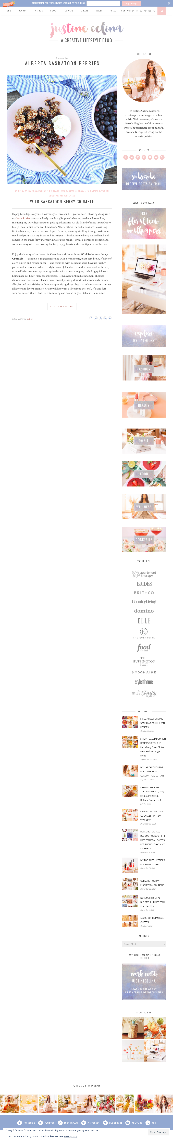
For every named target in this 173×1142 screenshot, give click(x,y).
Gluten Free (75, 191)
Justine (29, 319)
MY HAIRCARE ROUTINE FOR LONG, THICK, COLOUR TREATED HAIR (152, 771)
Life (9, 10)
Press (113, 10)
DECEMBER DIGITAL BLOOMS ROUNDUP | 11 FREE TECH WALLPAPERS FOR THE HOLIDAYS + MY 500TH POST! (152, 840)
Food (53, 10)
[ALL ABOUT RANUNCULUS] (133, 1051)
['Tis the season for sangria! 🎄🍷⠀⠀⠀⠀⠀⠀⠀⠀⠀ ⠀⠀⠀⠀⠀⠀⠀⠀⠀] (144, 1104)
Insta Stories (23, 218)
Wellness (69, 195)
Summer (95, 191)
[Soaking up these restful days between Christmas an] (48, 1104)
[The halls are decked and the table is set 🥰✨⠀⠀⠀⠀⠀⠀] (86, 1104)
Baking (19, 191)
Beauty (23, 10)
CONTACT (126, 10)
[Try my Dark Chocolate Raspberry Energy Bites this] (105, 1104)
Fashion (38, 10)
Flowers (68, 10)
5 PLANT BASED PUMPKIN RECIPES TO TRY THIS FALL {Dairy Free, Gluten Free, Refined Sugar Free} (153, 747)
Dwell (99, 10)
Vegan (105, 191)
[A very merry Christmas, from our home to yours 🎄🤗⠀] (67, 1104)
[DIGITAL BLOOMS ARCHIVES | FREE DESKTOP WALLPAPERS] (155, 1051)
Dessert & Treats (49, 191)
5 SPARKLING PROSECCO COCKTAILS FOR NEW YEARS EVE (152, 815)
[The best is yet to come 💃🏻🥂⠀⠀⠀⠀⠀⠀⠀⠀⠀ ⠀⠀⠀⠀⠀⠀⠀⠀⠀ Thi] (9, 1104)
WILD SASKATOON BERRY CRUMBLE (62, 201)
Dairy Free (30, 191)
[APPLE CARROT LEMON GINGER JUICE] (155, 1028)
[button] (86, 3)
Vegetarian (56, 195)
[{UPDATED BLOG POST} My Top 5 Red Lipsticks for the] (163, 1104)
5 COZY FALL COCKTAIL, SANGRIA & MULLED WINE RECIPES (153, 723)
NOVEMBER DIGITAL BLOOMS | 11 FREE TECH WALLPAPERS (152, 902)
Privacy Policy (70, 1136)
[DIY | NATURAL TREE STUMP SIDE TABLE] (133, 1028)
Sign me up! (131, 3)
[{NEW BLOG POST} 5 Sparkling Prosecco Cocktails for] (29, 1104)
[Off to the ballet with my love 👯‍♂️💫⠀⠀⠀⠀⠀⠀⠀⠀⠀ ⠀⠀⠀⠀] (125, 1104)
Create (84, 10)
